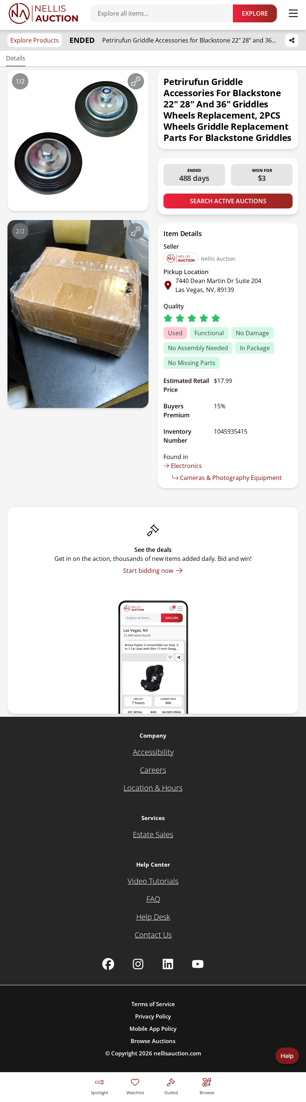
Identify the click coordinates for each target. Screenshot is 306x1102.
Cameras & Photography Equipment (231, 478)
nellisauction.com (177, 1053)
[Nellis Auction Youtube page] (198, 964)
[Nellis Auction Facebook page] (108, 964)
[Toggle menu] (293, 13)
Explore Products (34, 40)
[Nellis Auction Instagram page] (138, 964)
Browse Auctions (153, 1041)
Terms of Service (153, 1004)
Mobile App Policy (153, 1028)
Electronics (186, 466)
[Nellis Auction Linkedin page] (168, 964)
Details (15, 58)
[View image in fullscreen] (136, 81)
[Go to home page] (43, 13)
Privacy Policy (153, 1016)
